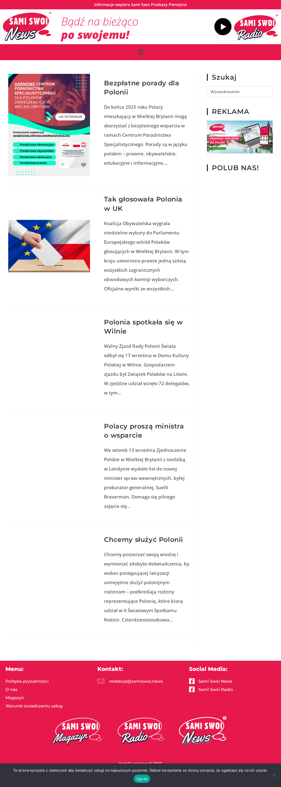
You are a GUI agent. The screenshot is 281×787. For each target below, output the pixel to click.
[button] (140, 52)
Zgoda (141, 779)
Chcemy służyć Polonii (143, 540)
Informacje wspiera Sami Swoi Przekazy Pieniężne (140, 4)
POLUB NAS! (235, 168)
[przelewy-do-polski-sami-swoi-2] (240, 136)
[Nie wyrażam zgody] (274, 775)
